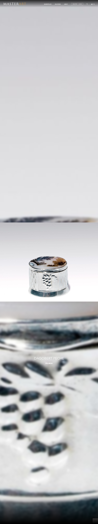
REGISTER (75, 4)
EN (92, 4)
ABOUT (66, 4)
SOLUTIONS (58, 4)
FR (94, 4)
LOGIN (80, 4)
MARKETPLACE (47, 4)
